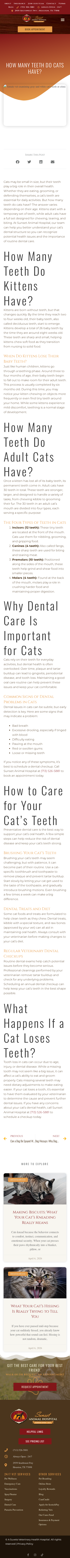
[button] (63, 19)
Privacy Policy (25, 1543)
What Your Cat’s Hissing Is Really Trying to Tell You (35, 1311)
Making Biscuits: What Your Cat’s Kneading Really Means (35, 1217)
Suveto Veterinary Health (24, 1539)
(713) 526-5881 (50, 771)
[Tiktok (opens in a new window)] (42, 1555)
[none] (28, 1555)
